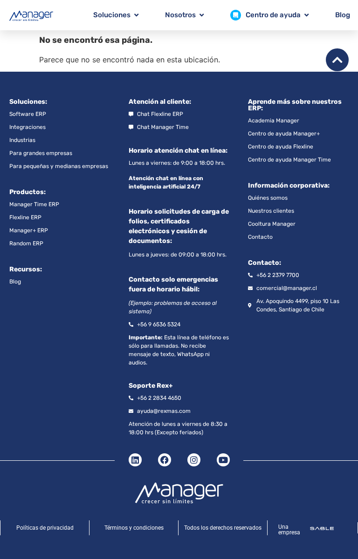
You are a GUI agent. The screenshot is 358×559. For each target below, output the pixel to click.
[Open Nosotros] (201, 15)
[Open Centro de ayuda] (306, 15)
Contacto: (264, 263)
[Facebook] (164, 459)
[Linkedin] (135, 459)
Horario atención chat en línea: (178, 151)
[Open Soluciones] (136, 15)
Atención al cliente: (160, 102)
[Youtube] (223, 459)
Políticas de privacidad (45, 528)
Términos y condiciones (134, 528)
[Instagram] (193, 459)
